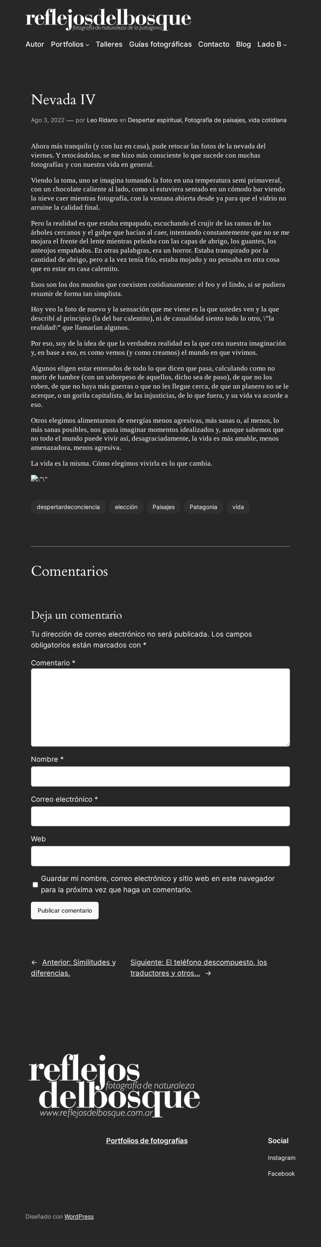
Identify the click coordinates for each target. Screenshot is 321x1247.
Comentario (53, 663)
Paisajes (164, 506)
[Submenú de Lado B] (285, 44)
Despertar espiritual (154, 119)
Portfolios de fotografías (147, 1141)
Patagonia (203, 506)
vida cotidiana (267, 119)
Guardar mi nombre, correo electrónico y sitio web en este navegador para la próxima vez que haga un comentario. (158, 883)
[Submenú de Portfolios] (87, 44)
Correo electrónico (64, 799)
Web (38, 839)
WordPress (79, 1216)
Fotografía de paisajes (215, 119)
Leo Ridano (102, 119)
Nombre (47, 759)
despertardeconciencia (68, 506)
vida (238, 506)
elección (126, 506)
